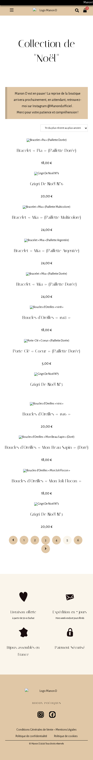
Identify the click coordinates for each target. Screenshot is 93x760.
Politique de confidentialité (31, 736)
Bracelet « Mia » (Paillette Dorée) (46, 284)
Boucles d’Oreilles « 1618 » (46, 317)
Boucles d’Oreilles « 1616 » (46, 414)
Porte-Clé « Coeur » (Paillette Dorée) (46, 351)
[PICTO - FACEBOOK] (52, 715)
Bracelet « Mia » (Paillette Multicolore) (46, 217)
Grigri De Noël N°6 (46, 183)
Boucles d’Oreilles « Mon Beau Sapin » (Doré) (46, 447)
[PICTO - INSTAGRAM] (41, 715)
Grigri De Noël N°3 (46, 514)
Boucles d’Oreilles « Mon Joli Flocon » (47, 480)
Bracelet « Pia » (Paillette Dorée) (46, 150)
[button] (11, 10)
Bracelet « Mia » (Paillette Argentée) (46, 250)
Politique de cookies (66, 736)
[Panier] (87, 8)
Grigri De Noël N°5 (46, 384)
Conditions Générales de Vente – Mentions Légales (46, 729)
